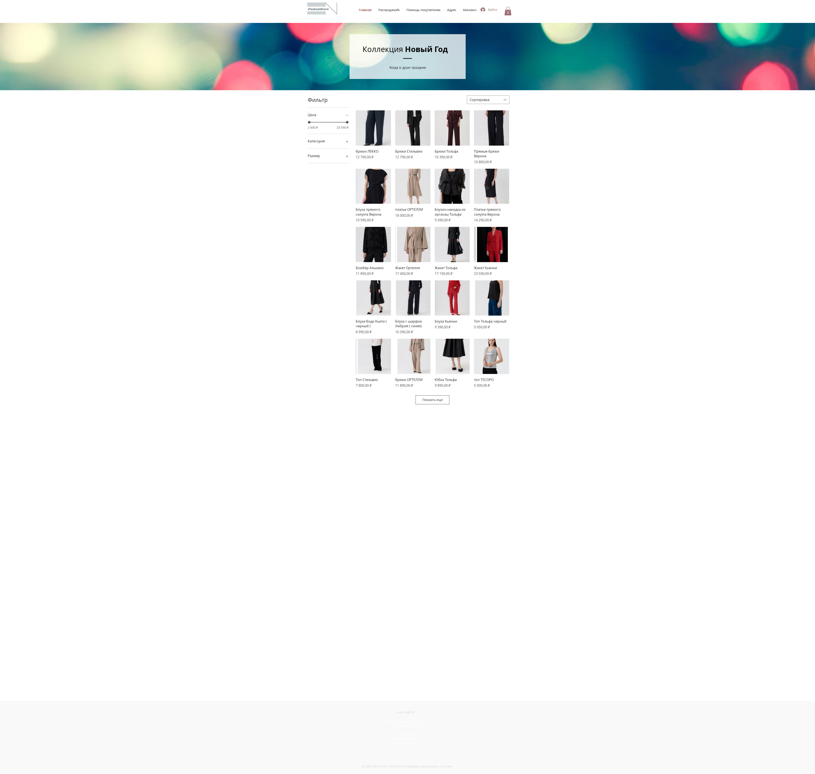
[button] (507, 11)
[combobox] (488, 100)
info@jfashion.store (406, 752)
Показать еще (432, 400)
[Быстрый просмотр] (373, 128)
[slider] (309, 122)
